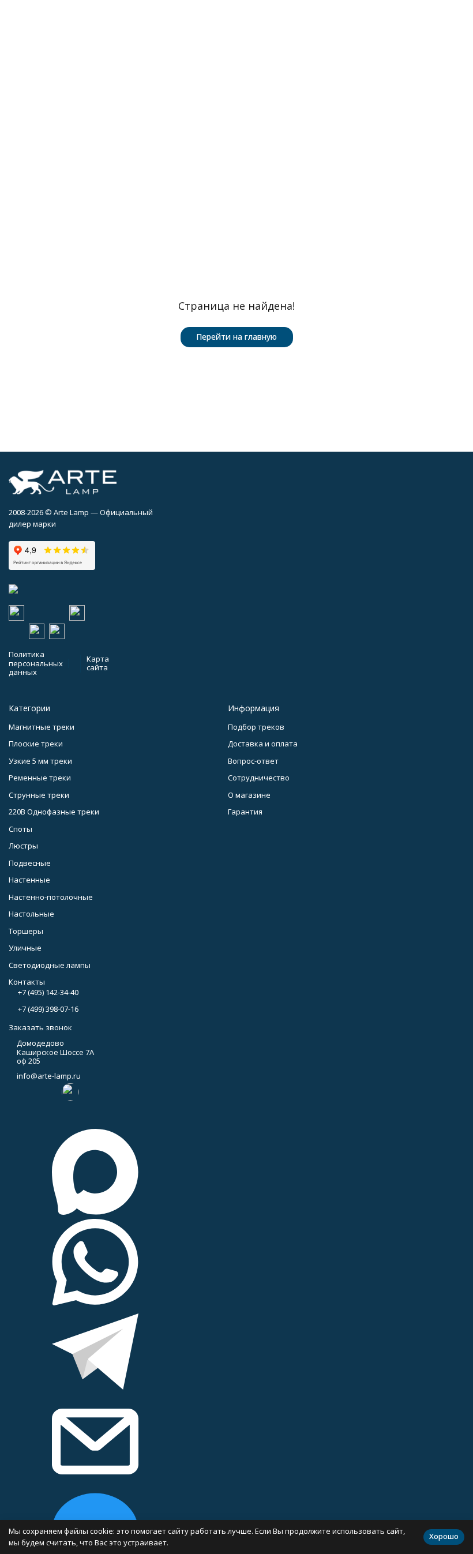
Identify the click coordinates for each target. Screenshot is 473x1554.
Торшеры (26, 931)
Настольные (31, 914)
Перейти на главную (236, 336)
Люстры (23, 845)
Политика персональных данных (36, 663)
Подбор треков (256, 727)
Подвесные (30, 863)
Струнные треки (39, 795)
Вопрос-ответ (253, 761)
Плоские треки (36, 743)
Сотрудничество (259, 777)
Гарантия (245, 811)
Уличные (25, 948)
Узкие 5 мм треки (40, 761)
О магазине (249, 795)
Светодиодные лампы (50, 965)
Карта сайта (98, 663)
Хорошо (444, 1536)
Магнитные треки (41, 727)
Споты (20, 829)
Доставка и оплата (263, 743)
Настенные (29, 879)
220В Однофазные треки (54, 811)
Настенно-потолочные (51, 897)
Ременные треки (40, 777)
